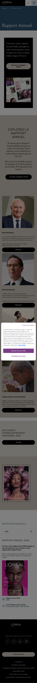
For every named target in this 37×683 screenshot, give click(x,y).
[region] (18, 341)
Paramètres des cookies (19, 356)
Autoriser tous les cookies (18, 350)
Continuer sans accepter (28, 325)
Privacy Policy (22, 345)
